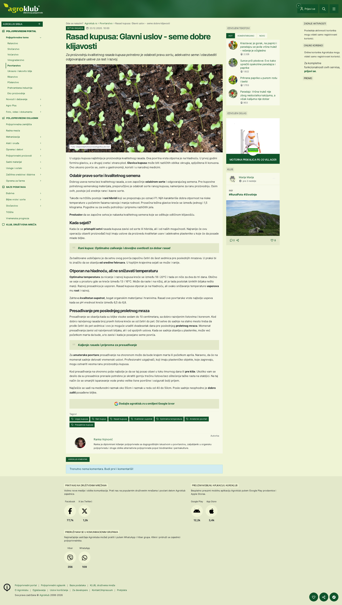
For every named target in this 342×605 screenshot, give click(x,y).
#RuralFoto (236, 194)
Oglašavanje (39, 590)
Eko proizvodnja (16, 93)
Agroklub (45, 595)
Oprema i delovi (14, 149)
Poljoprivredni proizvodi (19, 155)
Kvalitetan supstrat (143, 419)
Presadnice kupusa (83, 425)
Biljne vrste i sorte (15, 199)
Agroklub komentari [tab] (77, 459)
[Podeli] (323, 597)
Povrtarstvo (106, 23)
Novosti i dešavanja (16, 99)
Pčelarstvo (13, 82)
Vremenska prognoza (17, 218)
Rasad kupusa (120, 419)
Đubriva (10, 193)
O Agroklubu (21, 590)
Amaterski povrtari (198, 419)
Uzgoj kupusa (81, 419)
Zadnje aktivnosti (315, 23)
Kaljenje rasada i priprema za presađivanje (107, 345)
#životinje (250, 194)
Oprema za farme (15, 180)
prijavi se (310, 71)
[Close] (323, 8)
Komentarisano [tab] (246, 36)
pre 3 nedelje (249, 181)
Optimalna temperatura (170, 419)
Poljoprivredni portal (26, 585)
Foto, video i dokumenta (19, 112)
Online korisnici (313, 45)
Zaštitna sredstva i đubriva (20, 174)
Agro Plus (11, 105)
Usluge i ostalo (14, 168)
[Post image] (253, 218)
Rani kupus (100, 419)
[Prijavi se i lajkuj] (313, 597)
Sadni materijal (14, 162)
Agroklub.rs (91, 23)
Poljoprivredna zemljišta (19, 124)
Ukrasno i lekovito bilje (19, 71)
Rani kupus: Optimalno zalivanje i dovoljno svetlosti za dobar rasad (124, 248)
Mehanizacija (13, 136)
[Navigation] (334, 8)
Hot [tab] (231, 36)
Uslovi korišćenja (59, 590)
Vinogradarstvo (15, 60)
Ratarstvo (12, 43)
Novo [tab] (262, 36)
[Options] (274, 178)
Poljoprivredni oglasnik (22, 118)
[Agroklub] (23, 8)
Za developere (80, 590)
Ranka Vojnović (103, 439)
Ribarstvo (12, 76)
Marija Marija (246, 177)
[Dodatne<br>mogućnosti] (334, 597)
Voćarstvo (13, 54)
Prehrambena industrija (19, 88)
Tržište (9, 212)
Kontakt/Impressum (102, 590)
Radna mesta (13, 130)
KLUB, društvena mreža (21, 224)
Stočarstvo (13, 49)
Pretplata (122, 590)
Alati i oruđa (12, 143)
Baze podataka (16, 187)
